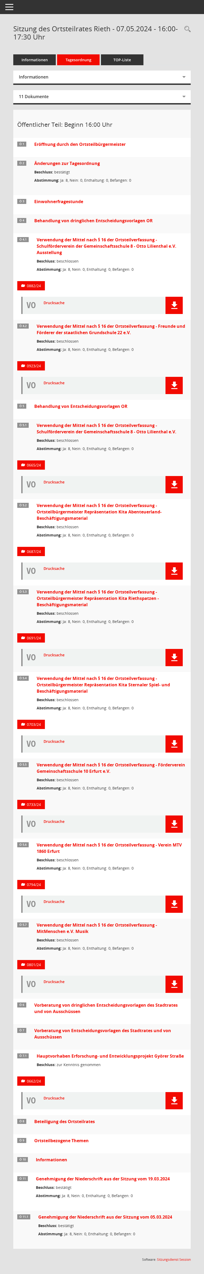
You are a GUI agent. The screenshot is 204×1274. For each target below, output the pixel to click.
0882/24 (34, 285)
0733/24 (34, 804)
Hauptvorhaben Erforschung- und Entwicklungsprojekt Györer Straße (110, 1056)
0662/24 (34, 1081)
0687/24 (34, 551)
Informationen (35, 59)
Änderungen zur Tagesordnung (67, 163)
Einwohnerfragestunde (58, 201)
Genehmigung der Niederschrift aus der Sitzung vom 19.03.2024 (103, 1179)
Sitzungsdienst (174, 1259)
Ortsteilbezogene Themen (61, 1141)
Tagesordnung (78, 59)
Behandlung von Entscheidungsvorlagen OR (81, 406)
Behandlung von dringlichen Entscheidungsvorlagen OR (93, 221)
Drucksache (54, 303)
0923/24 (34, 365)
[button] (174, 305)
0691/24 (34, 637)
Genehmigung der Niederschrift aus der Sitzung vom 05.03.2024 (105, 1217)
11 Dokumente (34, 96)
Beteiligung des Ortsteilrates (64, 1121)
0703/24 (34, 724)
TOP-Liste (122, 59)
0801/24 (34, 964)
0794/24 (34, 884)
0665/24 (34, 465)
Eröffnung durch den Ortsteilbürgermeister (80, 144)
